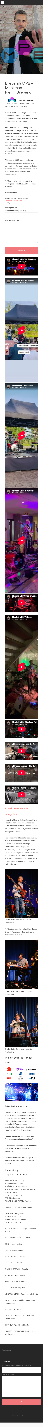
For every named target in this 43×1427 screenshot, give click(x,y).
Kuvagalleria (11, 814)
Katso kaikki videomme (16, 808)
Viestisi (12, 220)
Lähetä (21, 250)
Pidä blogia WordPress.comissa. (22, 1416)
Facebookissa (6, 1350)
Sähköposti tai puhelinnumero (15, 209)
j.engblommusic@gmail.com (13, 200)
